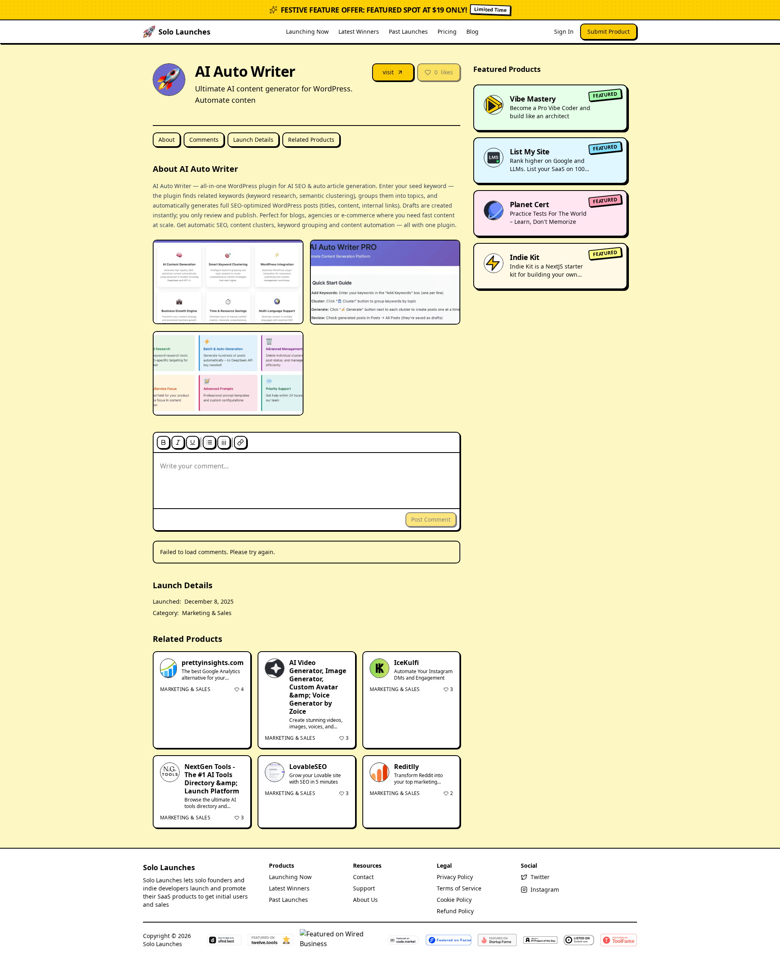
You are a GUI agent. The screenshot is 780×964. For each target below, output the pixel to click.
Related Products (311, 139)
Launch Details (253, 139)
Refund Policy (455, 911)
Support (364, 888)
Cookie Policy (454, 899)
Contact (363, 877)
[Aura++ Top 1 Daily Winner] (540, 940)
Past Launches (408, 31)
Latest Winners (358, 31)
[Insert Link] (240, 442)
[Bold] (163, 442)
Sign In (564, 31)
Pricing (447, 31)
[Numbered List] (223, 442)
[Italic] (177, 442)
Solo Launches (169, 867)
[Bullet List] (209, 442)
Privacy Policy (455, 877)
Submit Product (608, 31)
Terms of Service (459, 888)
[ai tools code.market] (404, 940)
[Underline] (192, 442)
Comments (204, 139)
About (166, 139)
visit (388, 72)
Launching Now (307, 31)
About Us (365, 899)
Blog (472, 31)
